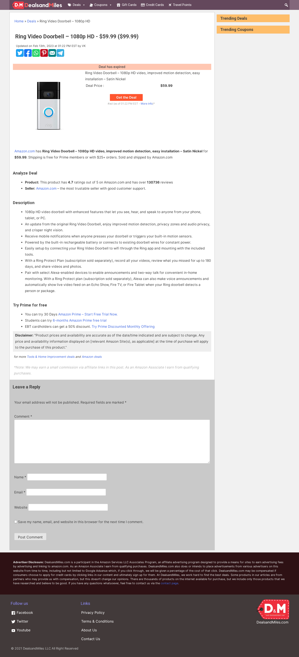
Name (20, 477)
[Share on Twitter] (20, 55)
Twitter (22, 621)
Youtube (23, 630)
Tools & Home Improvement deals (51, 356)
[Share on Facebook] (28, 55)
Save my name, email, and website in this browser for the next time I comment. (80, 522)
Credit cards (155, 5)
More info (147, 103)
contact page (169, 583)
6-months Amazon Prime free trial (80, 320)
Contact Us (90, 639)
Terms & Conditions (97, 621)
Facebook (24, 612)
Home (19, 21)
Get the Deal (126, 97)
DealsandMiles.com (272, 622)
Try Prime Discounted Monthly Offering (123, 326)
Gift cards (129, 5)
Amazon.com (24, 151)
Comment (23, 416)
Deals (77, 5)
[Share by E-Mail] (52, 55)
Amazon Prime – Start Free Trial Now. (88, 314)
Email (19, 492)
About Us (89, 630)
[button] (286, 5)
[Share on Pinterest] (44, 55)
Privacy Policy (93, 612)
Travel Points (182, 5)
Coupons (100, 5)
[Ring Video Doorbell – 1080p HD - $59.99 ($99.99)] (48, 139)
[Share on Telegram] (60, 55)
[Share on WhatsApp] (36, 55)
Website (20, 507)
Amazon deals (92, 356)
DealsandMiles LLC (37, 648)
